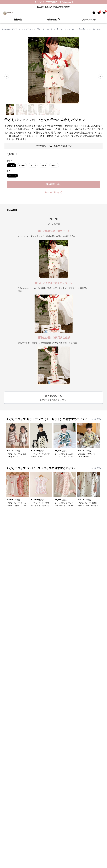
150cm (43, 165)
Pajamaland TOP (9, 29)
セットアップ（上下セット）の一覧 (37, 29)
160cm (54, 165)
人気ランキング (89, 19)
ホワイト (12, 175)
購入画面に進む (53, 184)
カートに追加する (53, 192)
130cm (22, 165)
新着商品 (18, 19)
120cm (11, 165)
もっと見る (96, 419)
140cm (33, 165)
